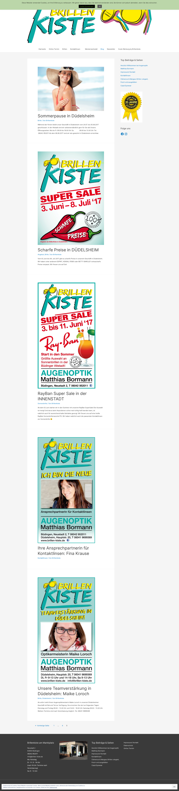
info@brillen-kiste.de (35, 757)
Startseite (42, 49)
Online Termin (54, 49)
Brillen (64, 49)
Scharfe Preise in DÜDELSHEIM (68, 249)
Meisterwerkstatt (91, 49)
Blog (102, 49)
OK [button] (100, 6)
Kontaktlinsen (75, 49)
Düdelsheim (46, 698)
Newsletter (111, 49)
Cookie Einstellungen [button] (87, 6)
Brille (40, 120)
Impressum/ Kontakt (128, 72)
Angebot (41, 254)
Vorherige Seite (42, 726)
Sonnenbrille (42, 403)
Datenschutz (128, 745)
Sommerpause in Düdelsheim (66, 115)
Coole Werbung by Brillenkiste (129, 49)
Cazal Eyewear (126, 86)
